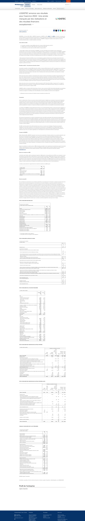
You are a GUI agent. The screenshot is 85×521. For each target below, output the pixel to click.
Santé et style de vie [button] (38, 8)
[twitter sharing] (56, 31)
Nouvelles (27, 4)
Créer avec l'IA (31, 516)
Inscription (64, 1)
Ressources (17, 1)
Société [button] (54, 8)
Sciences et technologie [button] (29, 8)
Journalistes (21, 1)
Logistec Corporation (23, 488)
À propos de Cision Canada (47, 514)
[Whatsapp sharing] (60, 31)
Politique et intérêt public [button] (47, 8)
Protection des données (61, 517)
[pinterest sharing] (63, 31)
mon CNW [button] (52, 1)
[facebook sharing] (54, 31)
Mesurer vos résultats (32, 518)
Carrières (44, 516)
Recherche (67, 4)
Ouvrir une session (58, 1)
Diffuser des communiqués (33, 517)
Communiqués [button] (17, 8)
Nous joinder (39, 4)
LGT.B (53, 36)
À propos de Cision (46, 515)
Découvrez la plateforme (32, 514)
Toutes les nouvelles (61, 514)
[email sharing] (65, 31)
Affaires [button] (22, 8)
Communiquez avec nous (18, 517)
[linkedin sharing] (58, 31)
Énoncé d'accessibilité (46, 517)
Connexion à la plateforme (62, 515)
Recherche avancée (60, 8)
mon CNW (59, 516)
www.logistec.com (22, 149)
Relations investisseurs (27, 1)
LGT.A (49, 36)
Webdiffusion (34, 1)
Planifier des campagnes (32, 515)
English (48, 1)
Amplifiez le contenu (32, 519)
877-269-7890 (18, 514)
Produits (33, 4)
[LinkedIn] (14, 519)
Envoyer (68, 1)
